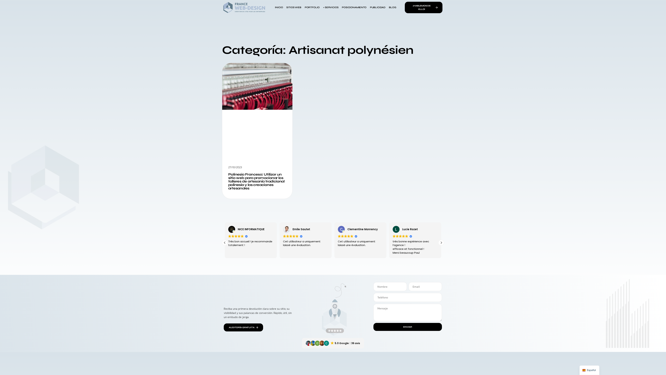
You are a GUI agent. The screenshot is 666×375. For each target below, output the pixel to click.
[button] (441, 242)
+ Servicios (330, 7)
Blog (392, 7)
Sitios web (293, 7)
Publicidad (377, 7)
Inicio (279, 7)
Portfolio (312, 7)
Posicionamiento (354, 7)
